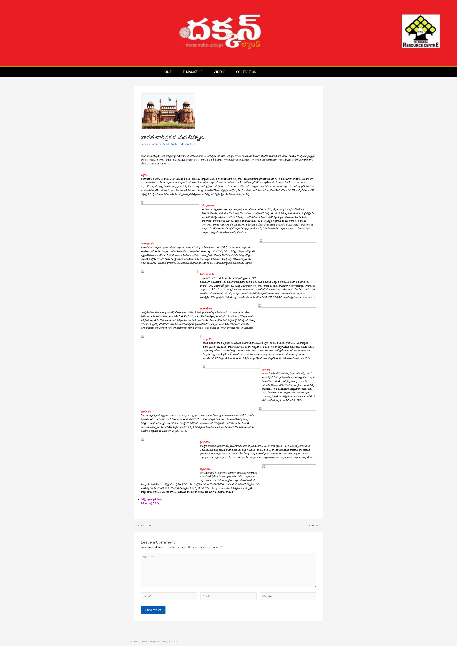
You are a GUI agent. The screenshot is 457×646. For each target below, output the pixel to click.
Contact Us (246, 72)
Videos (219, 72)
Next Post (316, 525)
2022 (167, 143)
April (173, 143)
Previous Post (143, 525)
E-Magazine (193, 72)
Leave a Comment (151, 143)
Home (167, 72)
